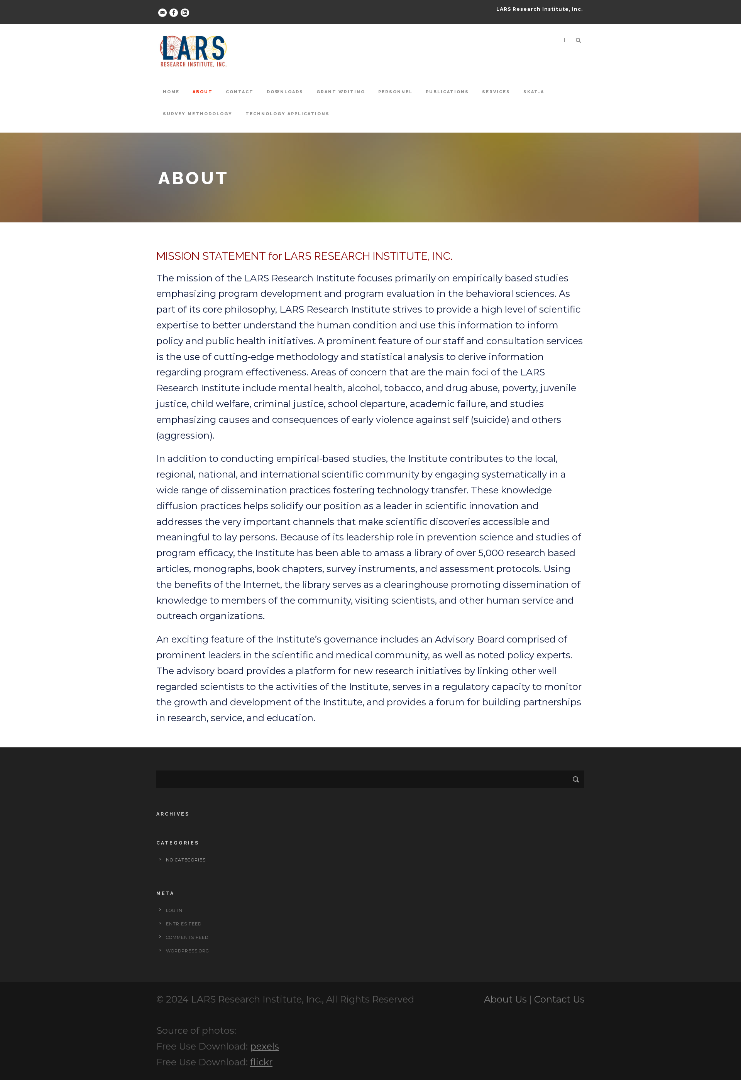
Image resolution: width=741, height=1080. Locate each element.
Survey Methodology (197, 113)
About (203, 91)
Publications (447, 91)
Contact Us (559, 999)
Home (171, 91)
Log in (174, 910)
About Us (505, 999)
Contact (240, 91)
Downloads (285, 91)
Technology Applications (287, 113)
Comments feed (187, 937)
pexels (264, 1046)
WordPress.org (187, 951)
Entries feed (183, 924)
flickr (261, 1062)
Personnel (395, 91)
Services (496, 91)
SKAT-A (533, 91)
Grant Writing (340, 91)
